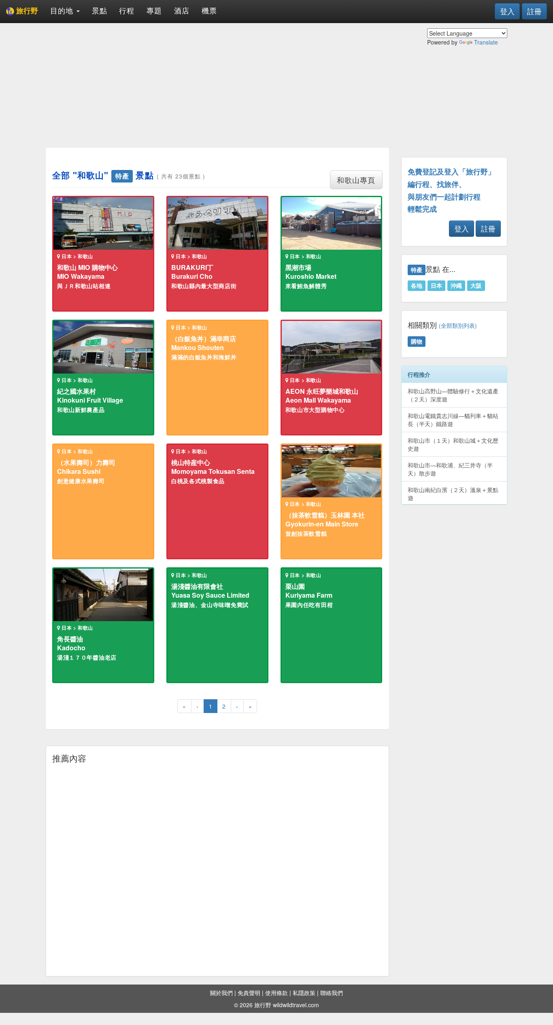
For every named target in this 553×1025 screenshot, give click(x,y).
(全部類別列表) (458, 325)
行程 (126, 10)
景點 (99, 10)
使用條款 (276, 993)
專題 (154, 10)
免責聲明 (249, 993)
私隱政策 (304, 993)
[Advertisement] (217, 85)
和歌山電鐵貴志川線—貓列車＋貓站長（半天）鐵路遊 (453, 420)
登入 (507, 11)
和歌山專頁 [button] (356, 179)
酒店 (181, 10)
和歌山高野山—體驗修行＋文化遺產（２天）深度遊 (453, 395)
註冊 (534, 11)
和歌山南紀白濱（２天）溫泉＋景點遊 (453, 494)
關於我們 (221, 993)
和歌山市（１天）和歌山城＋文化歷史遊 (453, 444)
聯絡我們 (331, 993)
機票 (209, 10)
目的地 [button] (63, 10)
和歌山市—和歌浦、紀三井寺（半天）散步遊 (450, 469)
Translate (486, 42)
